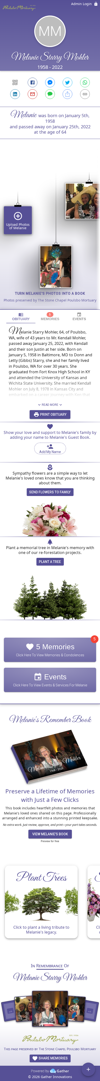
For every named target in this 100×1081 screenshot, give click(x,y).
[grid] (50, 232)
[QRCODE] (15, 82)
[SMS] (50, 94)
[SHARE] (67, 94)
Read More (50, 404)
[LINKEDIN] (15, 94)
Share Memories (53, 1058)
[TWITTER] (67, 82)
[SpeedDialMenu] (88, 1069)
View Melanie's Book (50, 834)
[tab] (20, 317)
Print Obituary (53, 414)
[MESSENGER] (50, 82)
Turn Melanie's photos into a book (50, 293)
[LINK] (85, 94)
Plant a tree (50, 562)
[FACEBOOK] (32, 82)
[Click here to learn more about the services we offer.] (50, 1040)
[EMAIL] (32, 94)
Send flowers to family (50, 492)
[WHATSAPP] (85, 82)
